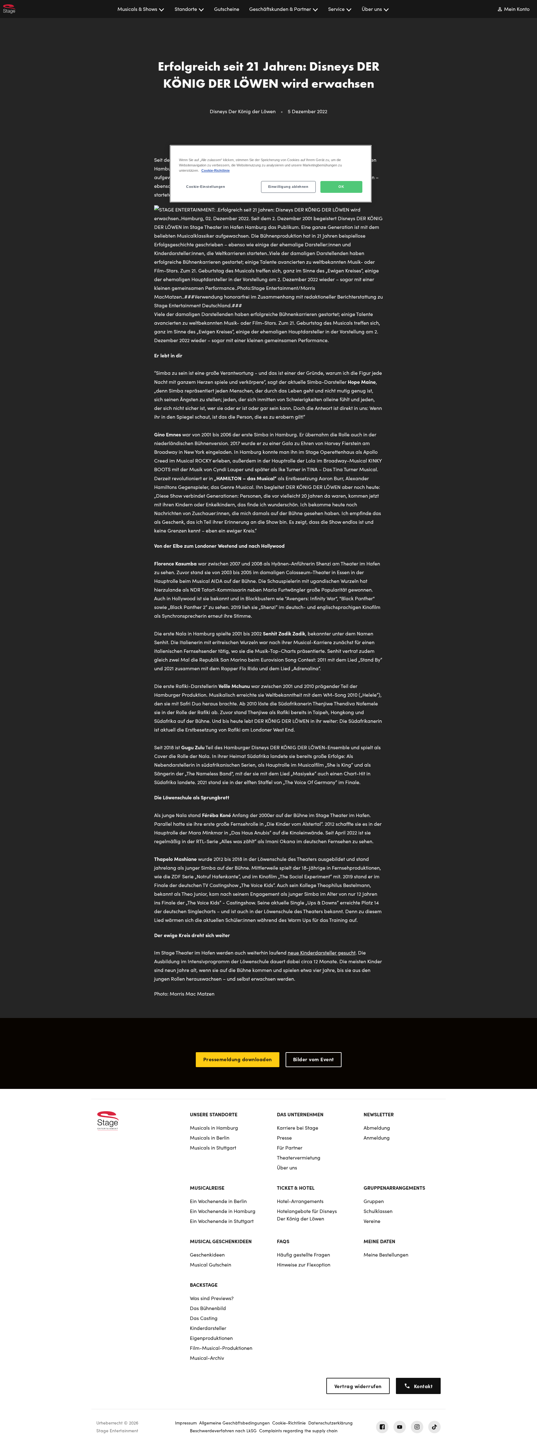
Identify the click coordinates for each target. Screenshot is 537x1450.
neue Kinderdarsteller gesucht (322, 952)
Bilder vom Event (313, 1059)
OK (341, 186)
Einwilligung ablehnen (288, 186)
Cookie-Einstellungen (205, 186)
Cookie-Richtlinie (215, 170)
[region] (271, 173)
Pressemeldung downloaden (237, 1059)
